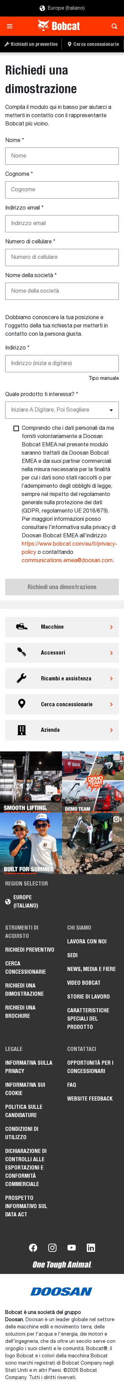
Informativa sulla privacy (28, 1067)
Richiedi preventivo (29, 949)
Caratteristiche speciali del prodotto (88, 1018)
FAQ (71, 1085)
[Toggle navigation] (12, 26)
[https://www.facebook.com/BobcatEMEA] (33, 1249)
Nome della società (31, 276)
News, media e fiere (91, 969)
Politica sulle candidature (23, 1111)
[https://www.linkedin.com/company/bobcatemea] (91, 1249)
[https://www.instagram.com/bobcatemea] (52, 1249)
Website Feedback (90, 1098)
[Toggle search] (112, 26)
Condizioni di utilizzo (21, 1133)
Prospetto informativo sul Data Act (26, 1206)
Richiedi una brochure (20, 1011)
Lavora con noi (86, 941)
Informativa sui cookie (25, 1089)
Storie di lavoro (88, 996)
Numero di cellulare (30, 242)
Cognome (19, 174)
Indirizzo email (24, 208)
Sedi (72, 955)
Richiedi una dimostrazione (24, 989)
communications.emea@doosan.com (67, 561)
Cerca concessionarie (25, 967)
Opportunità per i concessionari (90, 1067)
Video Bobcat (84, 983)
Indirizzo (17, 348)
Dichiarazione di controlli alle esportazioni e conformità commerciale (25, 1167)
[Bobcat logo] (59, 26)
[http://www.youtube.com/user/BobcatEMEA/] (72, 1249)
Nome (14, 140)
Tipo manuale (104, 378)
